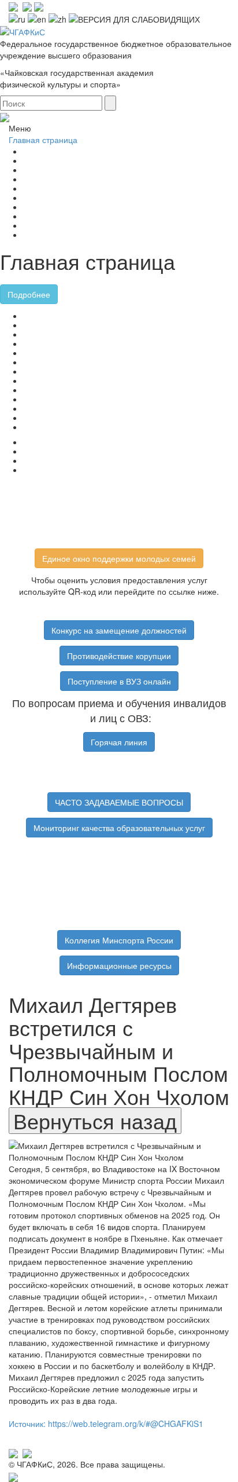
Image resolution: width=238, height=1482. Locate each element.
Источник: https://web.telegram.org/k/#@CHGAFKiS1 (106, 1423)
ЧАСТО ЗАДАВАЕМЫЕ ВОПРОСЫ (119, 802)
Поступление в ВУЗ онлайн (119, 681)
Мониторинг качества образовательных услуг (119, 827)
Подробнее (29, 294)
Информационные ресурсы (119, 965)
